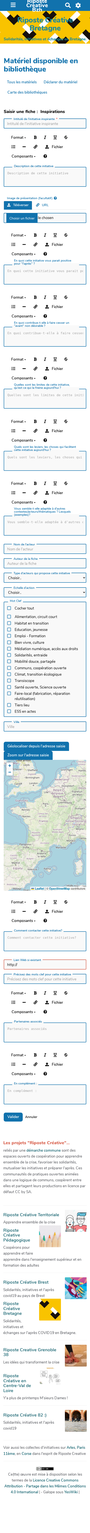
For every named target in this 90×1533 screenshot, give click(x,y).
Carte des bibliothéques (27, 92)
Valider (13, 1116)
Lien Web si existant (27, 960)
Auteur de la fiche (26, 558)
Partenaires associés (28, 1021)
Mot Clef (15, 601)
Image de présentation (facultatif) (30, 198)
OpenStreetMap (59, 889)
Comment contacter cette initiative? (38, 930)
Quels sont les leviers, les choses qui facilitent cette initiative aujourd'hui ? (45, 448)
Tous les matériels (22, 82)
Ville (16, 722)
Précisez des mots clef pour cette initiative (42, 974)
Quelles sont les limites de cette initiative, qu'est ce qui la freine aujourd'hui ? (42, 386)
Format (17, 137)
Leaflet (39, 889)
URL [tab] (44, 205)
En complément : (25, 1083)
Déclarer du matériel (60, 82)
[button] (9, 765)
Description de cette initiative (33, 166)
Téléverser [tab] (20, 205)
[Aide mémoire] (45, 156)
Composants (23, 156)
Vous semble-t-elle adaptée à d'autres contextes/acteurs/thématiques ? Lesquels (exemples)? (42, 511)
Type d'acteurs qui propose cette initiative (42, 573)
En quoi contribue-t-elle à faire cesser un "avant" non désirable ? (41, 324)
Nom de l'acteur (24, 544)
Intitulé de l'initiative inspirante (34, 119)
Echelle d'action (24, 587)
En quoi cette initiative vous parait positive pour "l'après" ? (42, 262)
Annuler (31, 1117)
